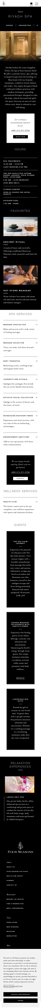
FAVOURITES (25, 25)
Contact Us (12, 885)
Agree (20, 1000)
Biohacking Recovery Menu (18, 416)
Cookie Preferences (20, 994)
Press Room (12, 922)
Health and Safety (15, 876)
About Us (11, 867)
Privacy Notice (9, 986)
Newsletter (12, 936)
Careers (10, 880)
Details (20, 678)
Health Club (10, 502)
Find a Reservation (15, 903)
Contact (20, 478)
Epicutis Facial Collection (18, 397)
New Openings (13, 927)
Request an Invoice (15, 899)
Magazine (11, 931)
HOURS (9, 25)
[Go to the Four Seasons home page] (3, 3)
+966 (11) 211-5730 (20, 130)
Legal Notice (18, 986)
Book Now (20, 137)
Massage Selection (13, 343)
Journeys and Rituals (15, 379)
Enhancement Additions (16, 437)
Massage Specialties (14, 324)
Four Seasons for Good (17, 871)
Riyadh (20, 12)
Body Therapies (11, 361)
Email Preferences (15, 908)
